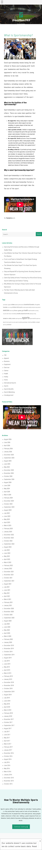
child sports (20, 307)
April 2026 (7, 445)
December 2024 (9, 470)
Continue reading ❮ (21, 827)
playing (31, 313)
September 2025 (9, 458)
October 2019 (8, 652)
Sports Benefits (9, 389)
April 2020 (7, 633)
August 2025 (7, 461)
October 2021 (8, 578)
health (26, 310)
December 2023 (9, 501)
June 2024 (7, 485)
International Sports (10, 383)
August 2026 (7, 439)
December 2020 (9, 608)
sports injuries (12, 322)
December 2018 (9, 682)
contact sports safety (27, 307)
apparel (9, 304)
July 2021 (7, 587)
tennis (34, 322)
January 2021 (8, 605)
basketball (27, 304)
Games (6, 370)
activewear (5, 304)
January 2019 (8, 679)
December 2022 (9, 535)
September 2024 (9, 479)
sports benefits (33, 318)
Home (6, 380)
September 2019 (9, 655)
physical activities (25, 313)
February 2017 (8, 747)
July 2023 (7, 513)
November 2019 (9, 648)
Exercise (6, 367)
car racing (10, 307)
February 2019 (8, 676)
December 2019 (9, 645)
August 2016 (7, 759)
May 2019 (7, 667)
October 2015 (8, 784)
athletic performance (19, 304)
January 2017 (8, 750)
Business (7, 361)
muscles (19, 313)
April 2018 (7, 707)
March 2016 (7, 771)
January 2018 (8, 716)
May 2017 (7, 738)
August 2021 (7, 584)
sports (26, 318)
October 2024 (8, 476)
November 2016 (9, 753)
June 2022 (7, 553)
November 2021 (9, 575)
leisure (10, 313)
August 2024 (7, 482)
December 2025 (9, 455)
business (5, 307)
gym (23, 310)
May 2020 (7, 630)
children (14, 307)
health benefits (31, 310)
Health (6, 374)
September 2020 (9, 618)
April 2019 (7, 670)
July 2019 (7, 661)
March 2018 (7, 710)
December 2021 (9, 572)
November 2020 (9, 612)
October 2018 (8, 688)
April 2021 (7, 596)
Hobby (6, 377)
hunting (36, 310)
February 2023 (8, 528)
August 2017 (7, 728)
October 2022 (8, 541)
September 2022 (9, 544)
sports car (38, 318)
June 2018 (7, 701)
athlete (13, 304)
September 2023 (9, 507)
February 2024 (8, 498)
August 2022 (7, 547)
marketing (14, 313)
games (19, 310)
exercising (11, 310)
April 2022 (7, 559)
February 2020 (8, 639)
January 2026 (8, 452)
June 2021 (7, 590)
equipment (38, 307)
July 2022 (7, 550)
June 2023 (7, 516)
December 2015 (9, 778)
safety (10, 318)
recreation (5, 318)
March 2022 (7, 562)
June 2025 (7, 464)
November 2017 (9, 719)
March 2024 (7, 495)
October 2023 (8, 504)
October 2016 (8, 756)
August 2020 (7, 621)
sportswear (25, 322)
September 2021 (9, 581)
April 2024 (7, 492)
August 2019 (7, 658)
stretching (30, 322)
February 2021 (8, 602)
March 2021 (7, 599)
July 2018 (7, 698)
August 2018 (7, 695)
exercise (6, 310)
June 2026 (7, 442)
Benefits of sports (35, 304)
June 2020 (7, 627)
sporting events (18, 318)
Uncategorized (8, 395)
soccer (13, 318)
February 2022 (8, 565)
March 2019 (7, 673)
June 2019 (7, 664)
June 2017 (7, 735)
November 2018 (9, 685)
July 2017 (7, 731)
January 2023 (8, 532)
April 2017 (7, 741)
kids (7, 313)
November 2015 (9, 781)
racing (34, 313)
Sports (13, 218)
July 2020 (7, 624)
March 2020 (7, 636)
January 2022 (8, 568)
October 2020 (8, 615)
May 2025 (7, 467)
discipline (34, 307)
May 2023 (7, 519)
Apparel (6, 358)
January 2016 (8, 775)
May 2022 (7, 556)
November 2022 (9, 538)
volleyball (38, 322)
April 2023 (7, 522)
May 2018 (7, 704)
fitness (16, 310)
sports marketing (19, 322)
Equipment (7, 364)
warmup (5, 324)
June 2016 (7, 765)
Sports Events (6, 322)
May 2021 (7, 593)
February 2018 (8, 713)
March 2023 (7, 525)
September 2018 (9, 692)
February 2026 (8, 449)
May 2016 (7, 768)
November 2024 (9, 473)
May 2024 (7, 488)
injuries (4, 313)
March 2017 (7, 744)
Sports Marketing (9, 392)
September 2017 (9, 725)
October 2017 (8, 722)
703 (5, 355)
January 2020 (8, 642)
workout (9, 324)
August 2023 (7, 510)
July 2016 (7, 762)
